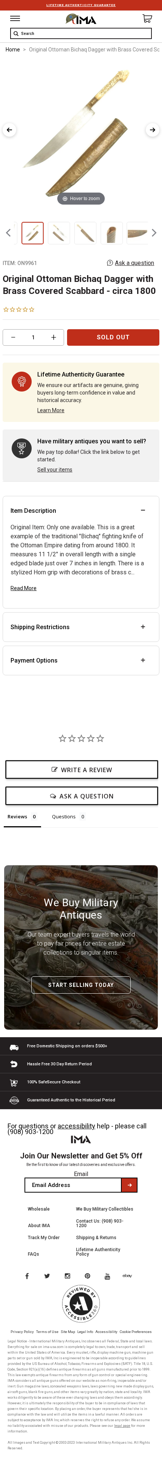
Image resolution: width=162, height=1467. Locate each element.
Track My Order (44, 1237)
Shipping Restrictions (40, 627)
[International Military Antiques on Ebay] (130, 1276)
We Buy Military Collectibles (104, 1209)
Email (81, 1174)
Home (13, 50)
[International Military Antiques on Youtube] (110, 1276)
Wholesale (39, 1209)
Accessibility (106, 1332)
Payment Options (34, 660)
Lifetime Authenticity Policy (98, 1252)
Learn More (50, 410)
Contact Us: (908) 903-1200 (100, 1223)
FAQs (33, 1254)
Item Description (33, 510)
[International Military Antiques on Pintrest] (89, 1276)
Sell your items (54, 469)
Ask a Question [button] (87, 796)
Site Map (68, 1332)
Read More (24, 588)
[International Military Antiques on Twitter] (47, 1276)
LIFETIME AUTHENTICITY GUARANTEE (81, 5)
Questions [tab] (64, 816)
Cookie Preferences (136, 1332)
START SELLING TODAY (81, 985)
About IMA (39, 1225)
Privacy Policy (22, 1332)
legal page (122, 1426)
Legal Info (85, 1332)
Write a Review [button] (86, 770)
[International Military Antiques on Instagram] (68, 1276)
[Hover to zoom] (81, 133)
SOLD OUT (113, 337)
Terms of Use (47, 1332)
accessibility (76, 1126)
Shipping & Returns (96, 1237)
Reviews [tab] (17, 816)
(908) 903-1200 (30, 1132)
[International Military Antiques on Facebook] (27, 1276)
